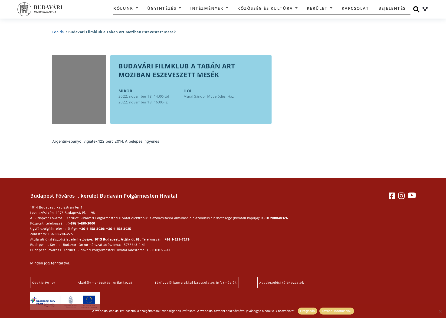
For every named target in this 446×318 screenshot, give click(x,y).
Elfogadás (307, 311)
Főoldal (58, 31)
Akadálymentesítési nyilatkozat (105, 282)
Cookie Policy (44, 282)
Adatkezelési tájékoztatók (281, 282)
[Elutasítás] (440, 311)
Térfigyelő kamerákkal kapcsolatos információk (196, 282)
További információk (337, 311)
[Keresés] (416, 9)
